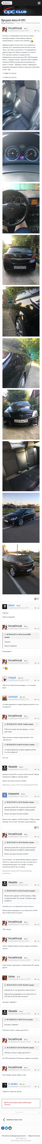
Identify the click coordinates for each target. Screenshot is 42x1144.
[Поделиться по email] (10, 1128)
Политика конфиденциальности (14, 1136)
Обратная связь (34, 1136)
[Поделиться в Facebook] (2, 1128)
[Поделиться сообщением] (38, 31)
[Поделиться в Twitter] (6, 1128)
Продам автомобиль (33, 23)
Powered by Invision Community (21, 1140)
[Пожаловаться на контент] (35, 31)
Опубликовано (18, 31)
